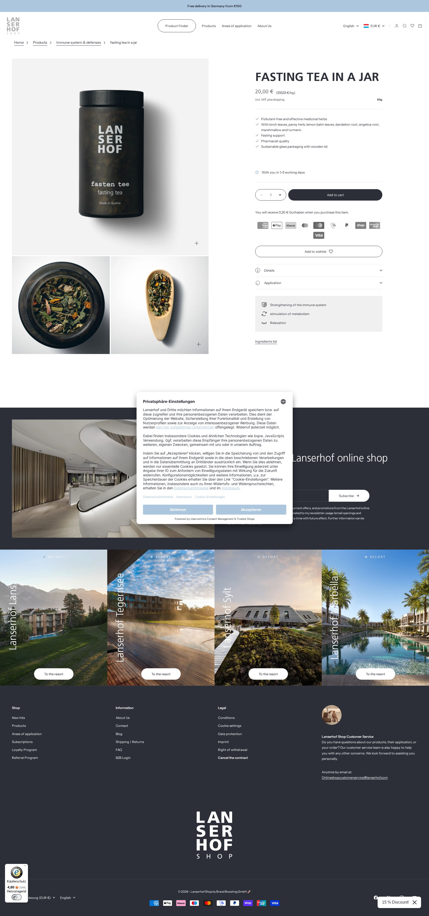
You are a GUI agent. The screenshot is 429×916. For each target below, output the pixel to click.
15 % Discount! (395, 902)
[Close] (415, 902)
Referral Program (25, 758)
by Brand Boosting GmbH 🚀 (232, 891)
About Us (264, 26)
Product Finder (176, 26)
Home (19, 42)
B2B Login (123, 758)
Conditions (226, 718)
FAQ (119, 750)
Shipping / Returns (130, 742)
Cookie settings (229, 726)
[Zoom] (197, 243)
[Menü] (25, 867)
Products (209, 26)
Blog (119, 734)
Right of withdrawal (232, 750)
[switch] (17, 897)
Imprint (223, 742)
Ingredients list (266, 341)
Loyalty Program (24, 750)
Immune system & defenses (78, 42)
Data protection (230, 734)
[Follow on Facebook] (375, 897)
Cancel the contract (233, 758)
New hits (18, 718)
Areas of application (236, 26)
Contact (122, 726)
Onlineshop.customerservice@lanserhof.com (355, 777)
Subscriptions (22, 742)
